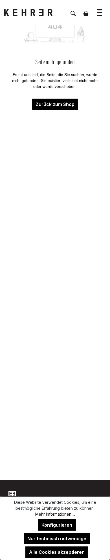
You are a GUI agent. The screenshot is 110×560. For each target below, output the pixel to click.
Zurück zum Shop (55, 104)
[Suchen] (73, 10)
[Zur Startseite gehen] (32, 12)
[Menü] (99, 10)
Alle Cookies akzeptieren (57, 552)
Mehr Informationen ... (55, 514)
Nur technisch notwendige (56, 538)
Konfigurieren (56, 525)
